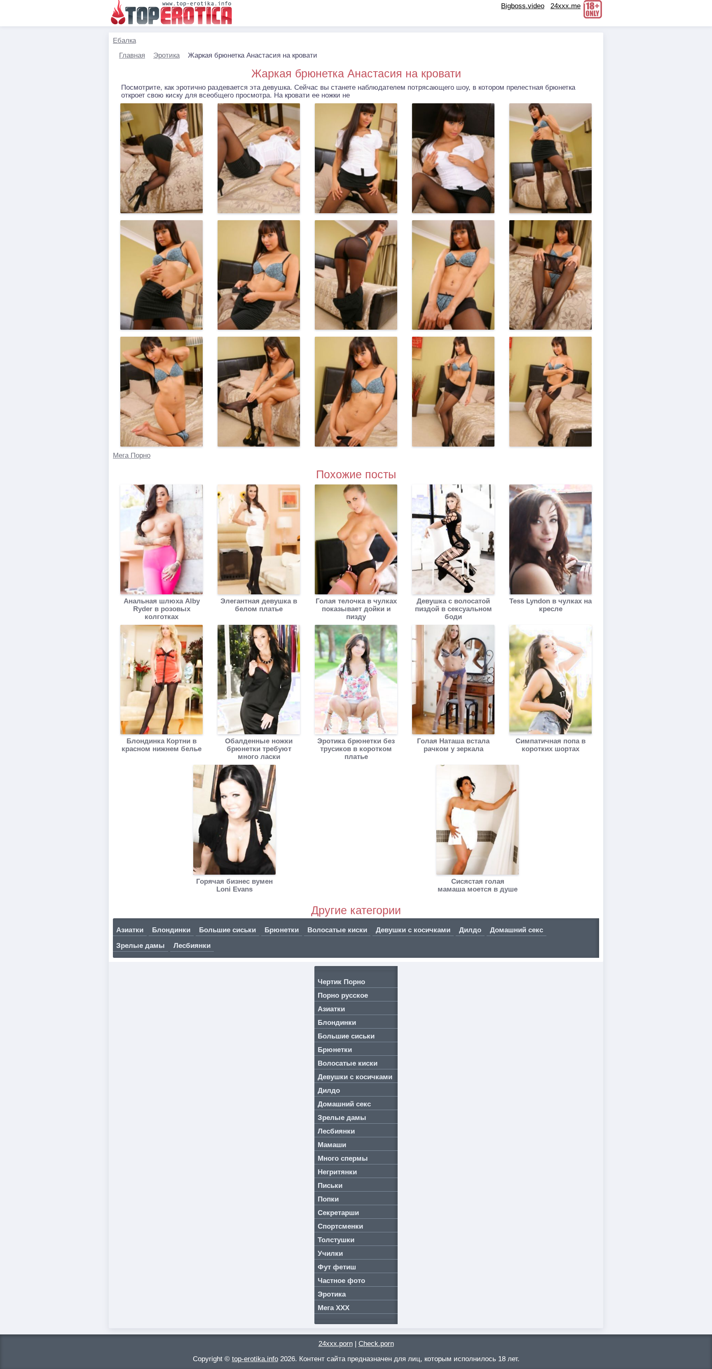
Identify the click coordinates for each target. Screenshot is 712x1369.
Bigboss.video (522, 6)
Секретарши (338, 1213)
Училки (330, 1253)
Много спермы (343, 1158)
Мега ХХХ (333, 1308)
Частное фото (341, 1281)
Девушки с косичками (413, 930)
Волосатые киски (337, 930)
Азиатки (129, 930)
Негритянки (337, 1172)
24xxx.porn (336, 1344)
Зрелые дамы (140, 946)
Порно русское (343, 995)
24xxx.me (565, 6)
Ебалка (124, 40)
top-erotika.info (255, 1359)
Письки (330, 1186)
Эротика (166, 55)
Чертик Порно (341, 982)
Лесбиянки (192, 946)
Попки (328, 1199)
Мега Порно (131, 455)
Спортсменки (340, 1226)
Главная (132, 55)
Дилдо (470, 930)
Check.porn (376, 1344)
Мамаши (332, 1145)
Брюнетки (282, 930)
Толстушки (336, 1240)
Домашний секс (516, 930)
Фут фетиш (337, 1267)
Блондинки (171, 930)
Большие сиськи (227, 930)
